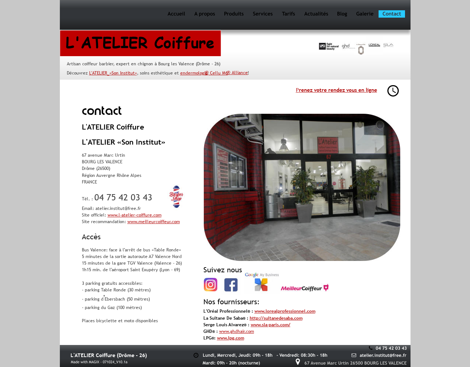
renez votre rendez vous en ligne (338, 90)
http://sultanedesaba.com (276, 318)
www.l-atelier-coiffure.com (135, 215)
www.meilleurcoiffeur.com (153, 221)
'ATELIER (99, 73)
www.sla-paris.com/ (270, 324)
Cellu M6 (218, 73)
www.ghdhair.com (236, 331)
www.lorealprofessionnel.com (284, 311)
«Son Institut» (123, 73)
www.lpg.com (230, 338)
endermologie (194, 73)
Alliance (240, 72)
